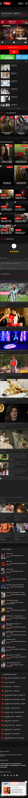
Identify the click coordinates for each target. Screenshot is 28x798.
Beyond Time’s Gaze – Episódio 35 (13, 725)
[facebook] (1, 775)
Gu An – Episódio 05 (9, 682)
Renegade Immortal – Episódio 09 (13, 716)
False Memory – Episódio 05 (11, 733)
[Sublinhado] (5, 268)
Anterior (4, 52)
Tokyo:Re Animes (4, 763)
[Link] (14, 268)
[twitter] (8, 775)
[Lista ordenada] (9, 268)
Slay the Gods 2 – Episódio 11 (12, 691)
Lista (14, 52)
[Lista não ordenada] (11, 268)
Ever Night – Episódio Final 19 (12, 708)
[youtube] (17, 775)
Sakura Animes (4, 765)
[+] (16, 268)
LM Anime (23, 765)
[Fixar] (7, 268)
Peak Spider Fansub (14, 765)
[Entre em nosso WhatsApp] (7, 57)
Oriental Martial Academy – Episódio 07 (14, 695)
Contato (22, 796)
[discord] (4, 775)
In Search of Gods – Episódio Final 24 (14, 712)
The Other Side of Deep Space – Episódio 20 (15, 699)
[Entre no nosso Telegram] (21, 57)
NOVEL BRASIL (3, 767)
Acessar (26, 258)
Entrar (20, 3)
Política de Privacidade (13, 796)
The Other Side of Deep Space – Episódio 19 (15, 703)
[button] (8, 138)
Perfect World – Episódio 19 (11, 721)
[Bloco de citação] (13, 268)
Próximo (23, 52)
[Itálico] (3, 268)
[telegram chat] (14, 775)
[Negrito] (1, 268)
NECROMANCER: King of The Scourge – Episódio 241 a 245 (15, 738)
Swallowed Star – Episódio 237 (12, 729)
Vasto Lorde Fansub (15, 763)
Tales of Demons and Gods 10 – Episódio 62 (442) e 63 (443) (15, 678)
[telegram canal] (11, 775)
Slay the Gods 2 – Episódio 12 (12, 686)
